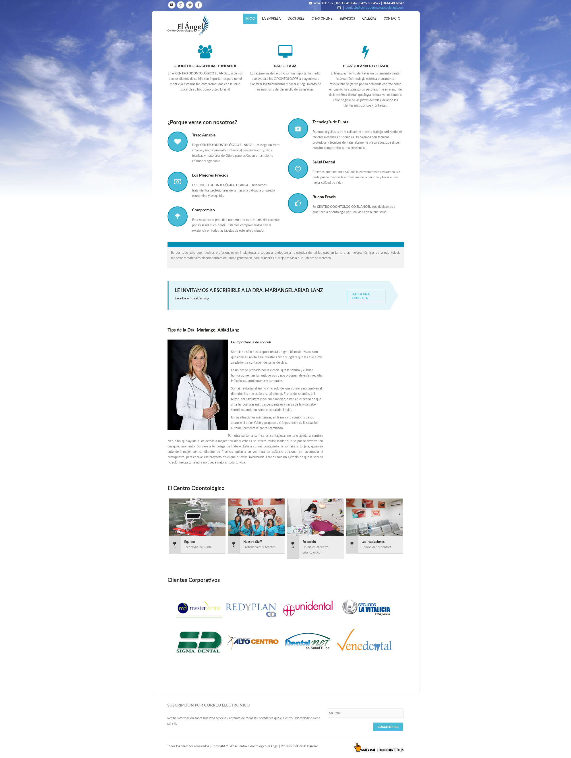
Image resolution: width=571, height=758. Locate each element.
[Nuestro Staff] (278, 517)
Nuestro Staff (252, 542)
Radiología (285, 66)
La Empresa (271, 18)
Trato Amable (204, 135)
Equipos (189, 542)
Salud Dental (323, 162)
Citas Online (322, 18)
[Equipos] (219, 517)
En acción (309, 542)
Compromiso (203, 210)
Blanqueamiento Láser (365, 66)
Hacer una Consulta (361, 296)
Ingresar (312, 746)
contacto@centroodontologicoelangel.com (375, 7)
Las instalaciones (373, 542)
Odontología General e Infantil (205, 66)
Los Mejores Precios (210, 175)
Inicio (250, 18)
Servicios (347, 18)
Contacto (392, 18)
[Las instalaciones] (396, 517)
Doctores (296, 18)
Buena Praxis (324, 197)
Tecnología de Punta (330, 122)
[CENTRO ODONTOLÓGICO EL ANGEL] (193, 25)
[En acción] (337, 517)
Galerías (369, 18)
